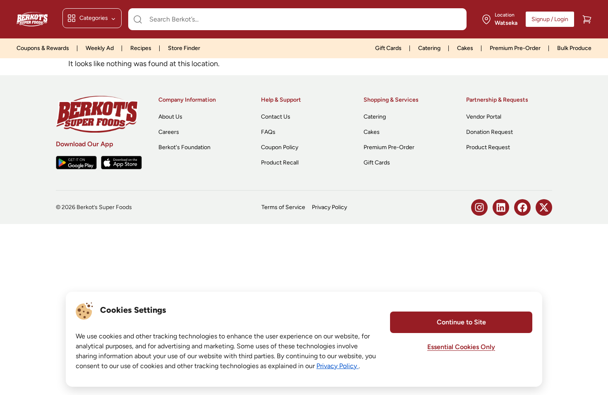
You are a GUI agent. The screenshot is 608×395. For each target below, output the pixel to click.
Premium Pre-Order (515, 48)
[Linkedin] (501, 207)
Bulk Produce (574, 48)
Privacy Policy (337, 366)
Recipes (140, 48)
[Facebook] (522, 207)
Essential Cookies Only (461, 347)
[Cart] (586, 19)
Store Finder (184, 48)
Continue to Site (461, 322)
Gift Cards (388, 48)
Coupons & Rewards (43, 48)
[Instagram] (479, 207)
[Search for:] (297, 19)
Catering (429, 48)
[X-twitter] (544, 207)
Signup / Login (549, 19)
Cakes (465, 48)
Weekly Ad (100, 48)
